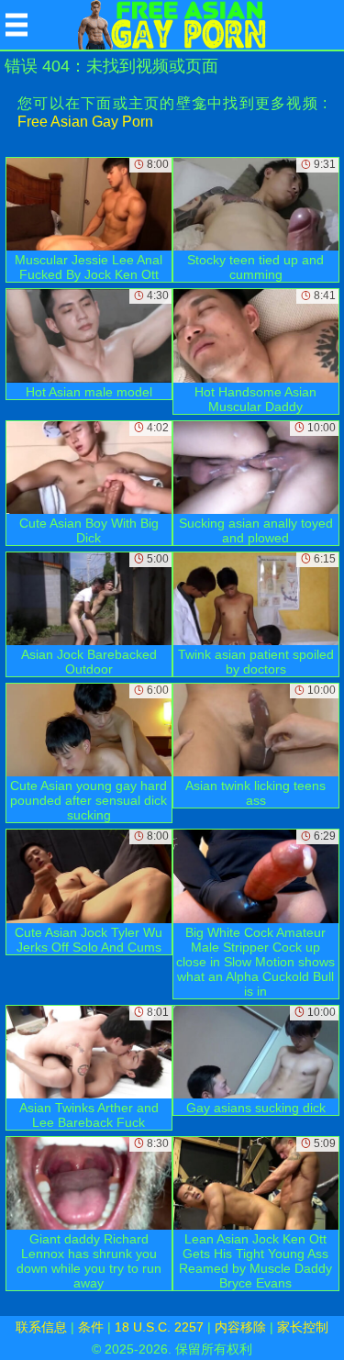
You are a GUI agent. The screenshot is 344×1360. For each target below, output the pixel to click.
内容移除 (240, 1327)
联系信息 (41, 1327)
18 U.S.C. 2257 (159, 1327)
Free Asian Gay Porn (85, 121)
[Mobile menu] (16, 24)
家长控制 (302, 1327)
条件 (91, 1327)
